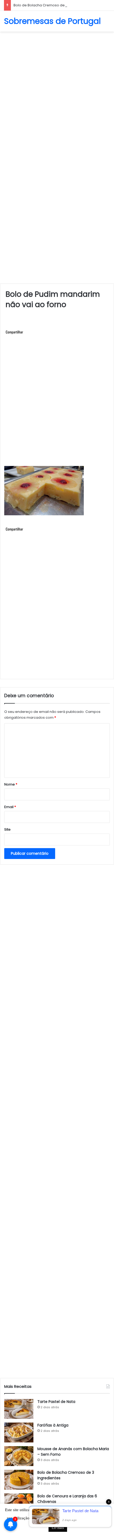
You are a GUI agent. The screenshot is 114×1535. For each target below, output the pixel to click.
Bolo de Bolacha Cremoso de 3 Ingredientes (52, 5)
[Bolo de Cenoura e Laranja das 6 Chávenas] (18, 1503)
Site (7, 829)
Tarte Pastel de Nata (56, 1401)
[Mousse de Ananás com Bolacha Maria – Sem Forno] (18, 1456)
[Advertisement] (57, 94)
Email (10, 806)
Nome (10, 784)
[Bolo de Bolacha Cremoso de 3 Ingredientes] (18, 1480)
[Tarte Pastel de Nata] (18, 1409)
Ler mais (58, 1528)
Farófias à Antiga (52, 1425)
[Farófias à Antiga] (18, 1432)
